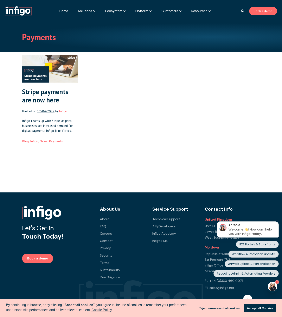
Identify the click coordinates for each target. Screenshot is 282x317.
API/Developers (164, 226)
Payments (56, 141)
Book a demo (263, 11)
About (105, 219)
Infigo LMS (160, 241)
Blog (25, 141)
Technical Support (166, 219)
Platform (141, 11)
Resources (199, 11)
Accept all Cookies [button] (260, 308)
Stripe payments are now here (45, 95)
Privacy (105, 248)
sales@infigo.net (222, 288)
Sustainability (110, 270)
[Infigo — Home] (18, 11)
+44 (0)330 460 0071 (226, 281)
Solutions (85, 11)
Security (106, 255)
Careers (106, 233)
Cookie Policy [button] (101, 310)
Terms (104, 263)
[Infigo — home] (42, 213)
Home (63, 11)
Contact (106, 241)
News (43, 141)
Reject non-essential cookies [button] (219, 308)
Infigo (34, 141)
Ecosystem (113, 11)
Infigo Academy (164, 233)
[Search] (242, 11)
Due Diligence (110, 277)
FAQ (103, 226)
